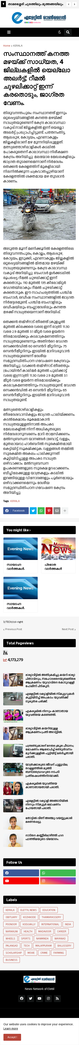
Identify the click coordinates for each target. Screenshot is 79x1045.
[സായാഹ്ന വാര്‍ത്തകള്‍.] (20, 549)
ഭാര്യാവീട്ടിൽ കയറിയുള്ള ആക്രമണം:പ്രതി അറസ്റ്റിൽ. (44, 730)
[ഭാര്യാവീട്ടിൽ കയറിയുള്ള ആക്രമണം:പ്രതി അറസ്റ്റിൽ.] (13, 733)
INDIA (68, 924)
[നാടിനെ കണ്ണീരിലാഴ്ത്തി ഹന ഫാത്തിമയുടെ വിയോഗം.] (13, 840)
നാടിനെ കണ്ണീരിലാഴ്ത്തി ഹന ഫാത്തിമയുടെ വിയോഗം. (45, 837)
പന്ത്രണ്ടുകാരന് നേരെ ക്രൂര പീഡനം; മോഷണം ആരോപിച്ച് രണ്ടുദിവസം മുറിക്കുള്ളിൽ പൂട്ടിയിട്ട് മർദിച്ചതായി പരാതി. (50, 751)
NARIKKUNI (12, 931)
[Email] (56, 510)
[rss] (57, 998)
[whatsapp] (58, 872)
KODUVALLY (29, 924)
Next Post (68, 629)
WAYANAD (60, 938)
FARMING (58, 953)
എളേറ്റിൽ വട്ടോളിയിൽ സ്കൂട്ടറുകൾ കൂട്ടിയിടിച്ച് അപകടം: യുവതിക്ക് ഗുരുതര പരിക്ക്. (50, 697)
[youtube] (21, 880)
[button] (68, 4)
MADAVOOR (44, 931)
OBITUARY (11, 917)
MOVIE (31, 953)
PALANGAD (12, 946)
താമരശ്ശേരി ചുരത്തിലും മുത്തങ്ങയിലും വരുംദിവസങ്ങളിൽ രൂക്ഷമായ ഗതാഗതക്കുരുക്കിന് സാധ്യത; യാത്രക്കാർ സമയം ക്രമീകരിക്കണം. (35, 4)
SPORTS (25, 938)
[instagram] (58, 880)
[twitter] (30, 998)
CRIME (44, 953)
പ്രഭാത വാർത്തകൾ (53, 566)
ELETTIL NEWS (28, 910)
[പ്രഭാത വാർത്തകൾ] (58, 549)
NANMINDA (42, 938)
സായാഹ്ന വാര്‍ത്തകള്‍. (16, 566)
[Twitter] (33, 510)
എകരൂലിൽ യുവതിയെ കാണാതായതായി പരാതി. (42, 785)
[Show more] (64, 510)
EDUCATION (49, 910)
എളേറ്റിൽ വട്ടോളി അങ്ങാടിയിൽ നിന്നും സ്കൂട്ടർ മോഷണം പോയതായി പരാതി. (47, 804)
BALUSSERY (64, 946)
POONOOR (11, 924)
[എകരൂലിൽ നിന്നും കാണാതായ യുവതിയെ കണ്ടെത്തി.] (13, 716)
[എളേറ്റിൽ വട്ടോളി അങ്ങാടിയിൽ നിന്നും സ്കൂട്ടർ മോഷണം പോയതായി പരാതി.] (13, 805)
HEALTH (28, 931)
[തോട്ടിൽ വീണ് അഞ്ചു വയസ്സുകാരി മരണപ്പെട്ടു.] (13, 823)
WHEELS (10, 938)
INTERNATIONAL (50, 924)
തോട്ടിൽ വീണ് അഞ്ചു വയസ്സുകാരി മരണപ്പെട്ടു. (49, 820)
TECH (27, 946)
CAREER (61, 931)
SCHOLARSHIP (14, 953)
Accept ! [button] (12, 1037)
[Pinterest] (49, 510)
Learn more (10, 1028)
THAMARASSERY (51, 917)
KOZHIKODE (29, 917)
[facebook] (21, 872)
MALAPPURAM (43, 946)
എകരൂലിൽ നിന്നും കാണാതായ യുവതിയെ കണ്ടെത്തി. (47, 713)
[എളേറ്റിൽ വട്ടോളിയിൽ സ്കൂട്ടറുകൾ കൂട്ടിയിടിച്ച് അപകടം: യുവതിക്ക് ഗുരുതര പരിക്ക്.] (13, 698)
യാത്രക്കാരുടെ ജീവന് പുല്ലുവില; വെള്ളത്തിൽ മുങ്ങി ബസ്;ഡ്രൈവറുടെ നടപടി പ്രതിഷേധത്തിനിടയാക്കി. (47, 770)
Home (6, 45)
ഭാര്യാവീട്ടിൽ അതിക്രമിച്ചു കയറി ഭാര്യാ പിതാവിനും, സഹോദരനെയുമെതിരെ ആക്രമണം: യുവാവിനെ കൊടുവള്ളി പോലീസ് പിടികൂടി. (51, 680)
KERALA (17, 45)
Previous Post (13, 629)
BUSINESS (11, 960)
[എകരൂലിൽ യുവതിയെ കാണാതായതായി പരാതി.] (13, 788)
